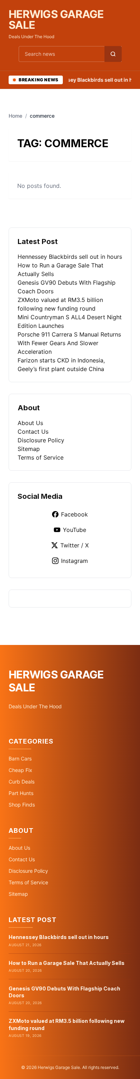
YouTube (74, 529)
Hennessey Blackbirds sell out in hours (70, 256)
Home (15, 116)
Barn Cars (20, 758)
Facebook (74, 514)
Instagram (74, 560)
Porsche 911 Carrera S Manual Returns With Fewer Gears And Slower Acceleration (69, 343)
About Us (30, 422)
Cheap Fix (20, 770)
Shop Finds (22, 805)
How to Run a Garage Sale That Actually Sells (67, 963)
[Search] (113, 54)
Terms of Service (41, 457)
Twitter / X (74, 545)
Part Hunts (21, 793)
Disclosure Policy (41, 440)
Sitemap (29, 448)
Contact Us (33, 431)
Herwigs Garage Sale (56, 19)
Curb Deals (21, 781)
